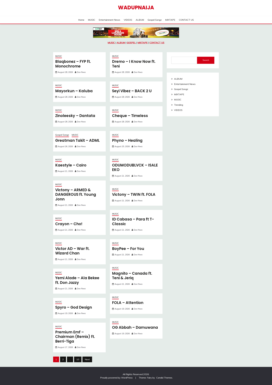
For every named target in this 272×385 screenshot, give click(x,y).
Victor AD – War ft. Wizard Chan (72, 251)
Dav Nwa (81, 72)
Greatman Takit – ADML (77, 140)
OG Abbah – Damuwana (135, 327)
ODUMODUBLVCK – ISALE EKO (135, 167)
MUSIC (91, 19)
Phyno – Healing (127, 140)
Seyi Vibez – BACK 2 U (132, 90)
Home (81, 19)
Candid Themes (164, 377)
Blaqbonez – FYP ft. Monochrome (73, 64)
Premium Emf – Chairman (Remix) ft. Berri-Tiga (75, 337)
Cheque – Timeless (130, 115)
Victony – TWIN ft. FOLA (133, 194)
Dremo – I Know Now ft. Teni (133, 64)
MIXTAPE (170, 19)
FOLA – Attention (127, 302)
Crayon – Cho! (68, 223)
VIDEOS (128, 19)
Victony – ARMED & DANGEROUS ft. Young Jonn (75, 194)
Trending (178, 104)
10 (77, 359)
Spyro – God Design (73, 307)
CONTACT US (186, 19)
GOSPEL (131, 42)
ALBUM (140, 19)
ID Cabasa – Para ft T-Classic (133, 221)
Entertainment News (109, 19)
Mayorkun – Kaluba (74, 90)
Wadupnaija (136, 7)
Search (206, 60)
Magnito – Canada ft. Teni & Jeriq (132, 276)
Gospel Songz (155, 19)
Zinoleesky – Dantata (75, 115)
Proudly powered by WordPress (116, 377)
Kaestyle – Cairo (70, 165)
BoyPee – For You (128, 248)
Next (87, 359)
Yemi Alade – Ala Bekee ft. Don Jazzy (77, 280)
